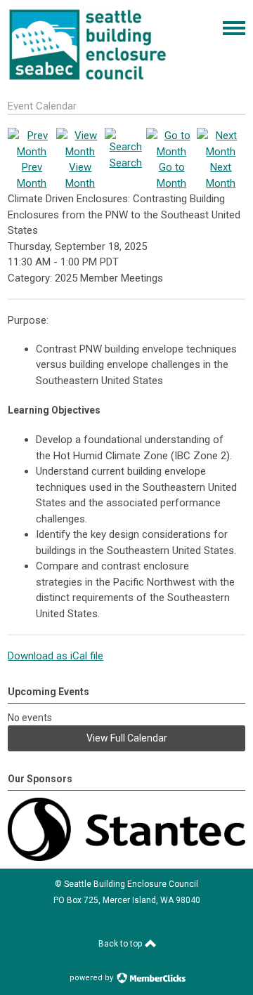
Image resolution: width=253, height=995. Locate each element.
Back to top (121, 944)
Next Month (220, 175)
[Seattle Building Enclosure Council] (87, 78)
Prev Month (31, 175)
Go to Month (171, 175)
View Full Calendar (126, 738)
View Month (80, 175)
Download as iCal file (55, 656)
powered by (92, 977)
